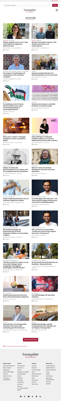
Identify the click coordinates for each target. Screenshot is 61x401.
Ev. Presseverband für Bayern (22, 389)
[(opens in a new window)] (21, 397)
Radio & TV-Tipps (7, 376)
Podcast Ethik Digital (8, 372)
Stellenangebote (21, 374)
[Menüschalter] (57, 10)
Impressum (20, 384)
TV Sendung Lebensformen (6, 379)
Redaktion (20, 378)
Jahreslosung (49, 376)
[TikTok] (32, 397)
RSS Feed (48, 382)
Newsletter (20, 380)
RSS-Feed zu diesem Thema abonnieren (15, 346)
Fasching (34, 366)
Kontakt (19, 376)
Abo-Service (20, 368)
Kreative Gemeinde (51, 370)
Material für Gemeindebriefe (50, 379)
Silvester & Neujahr (36, 374)
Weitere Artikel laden (30, 340)
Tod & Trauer (35, 384)
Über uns (19, 386)
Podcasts (5, 374)
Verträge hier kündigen (23, 372)
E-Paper (19, 370)
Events (47, 372)
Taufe (33, 378)
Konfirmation (35, 380)
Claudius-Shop (21, 366)
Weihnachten (35, 376)
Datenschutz (20, 382)
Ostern (33, 372)
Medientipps (6, 370)
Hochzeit (34, 382)
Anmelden (55, 1)
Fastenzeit (34, 368)
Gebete (48, 374)
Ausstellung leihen (50, 366)
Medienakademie (50, 368)
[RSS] (40, 397)
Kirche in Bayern (7, 368)
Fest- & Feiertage (36, 370)
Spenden (48, 384)
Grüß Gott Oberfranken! (9, 366)
